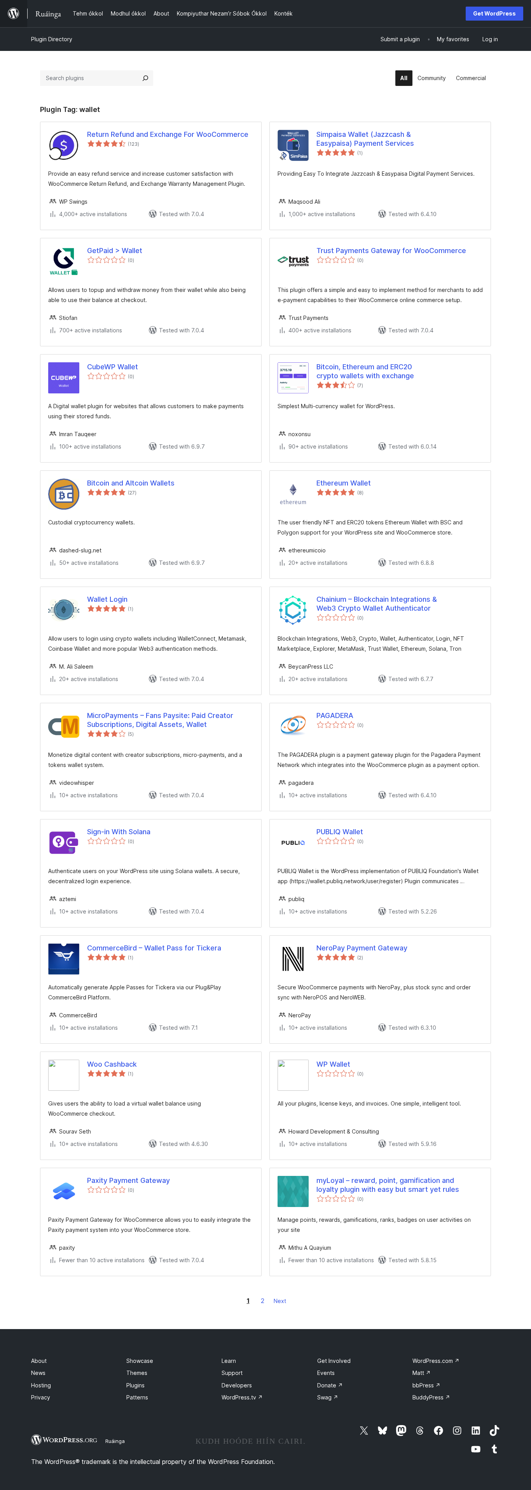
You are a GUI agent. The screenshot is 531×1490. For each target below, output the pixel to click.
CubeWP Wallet (112, 367)
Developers (237, 1385)
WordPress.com (435, 1360)
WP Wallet (333, 1064)
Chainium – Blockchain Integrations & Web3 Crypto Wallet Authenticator (376, 603)
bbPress (426, 1385)
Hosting (41, 1385)
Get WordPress (494, 13)
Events (326, 1372)
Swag (327, 1397)
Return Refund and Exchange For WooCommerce (167, 134)
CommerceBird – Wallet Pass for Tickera (154, 948)
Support (232, 1372)
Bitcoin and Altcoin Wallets (131, 483)
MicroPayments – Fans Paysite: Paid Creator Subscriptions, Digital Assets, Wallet (160, 719)
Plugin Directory (51, 39)
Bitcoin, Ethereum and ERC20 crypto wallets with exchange (365, 371)
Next (280, 1301)
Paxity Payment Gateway (128, 1180)
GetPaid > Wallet (114, 250)
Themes (136, 1372)
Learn (229, 1360)
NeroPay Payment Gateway (361, 948)
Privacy (40, 1397)
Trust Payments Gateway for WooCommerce (391, 250)
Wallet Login (107, 599)
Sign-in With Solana (118, 832)
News (38, 1372)
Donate (330, 1385)
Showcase (139, 1360)
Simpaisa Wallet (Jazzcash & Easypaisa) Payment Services (365, 138)
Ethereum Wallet (343, 483)
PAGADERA (334, 715)
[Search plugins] (145, 78)
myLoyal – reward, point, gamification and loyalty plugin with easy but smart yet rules (387, 1184)
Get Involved (334, 1360)
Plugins (135, 1385)
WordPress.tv (242, 1397)
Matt (421, 1372)
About (39, 1360)
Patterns (137, 1397)
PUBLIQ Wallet (339, 832)
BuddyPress (431, 1397)
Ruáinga (115, 1441)
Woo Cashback (112, 1064)
